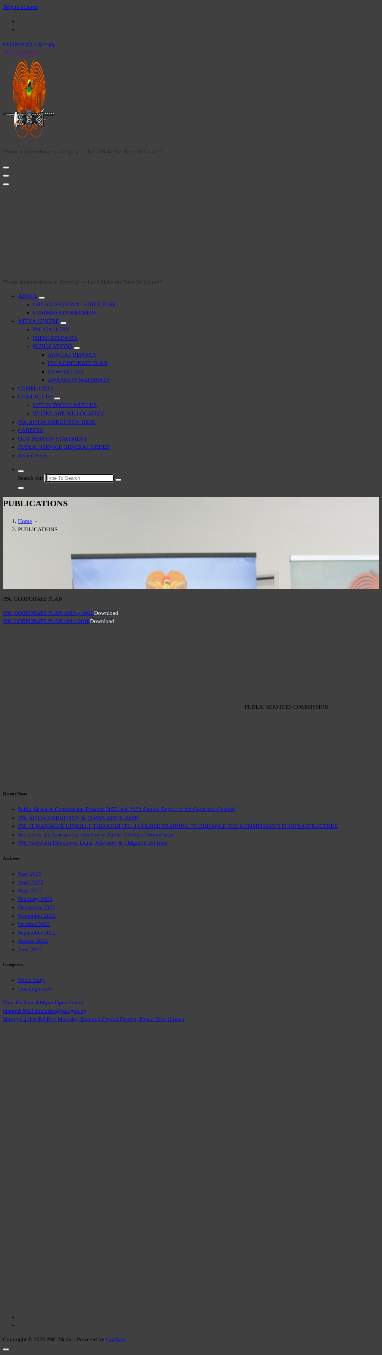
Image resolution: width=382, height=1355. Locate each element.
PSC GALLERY (51, 329)
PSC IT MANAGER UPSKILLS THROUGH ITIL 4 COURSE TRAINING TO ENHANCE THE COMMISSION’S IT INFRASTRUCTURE (178, 826)
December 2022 (36, 907)
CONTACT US (35, 397)
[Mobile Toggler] (42, 298)
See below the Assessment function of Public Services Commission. (96, 835)
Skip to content (20, 7)
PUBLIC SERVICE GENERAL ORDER (64, 447)
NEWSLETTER (66, 372)
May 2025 (30, 874)
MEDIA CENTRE (38, 321)
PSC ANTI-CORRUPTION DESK (57, 422)
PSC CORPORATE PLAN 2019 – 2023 (48, 613)
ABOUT (27, 296)
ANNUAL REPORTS (72, 355)
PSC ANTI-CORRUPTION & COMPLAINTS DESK (78, 818)
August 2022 (33, 941)
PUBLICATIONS (52, 346)
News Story (31, 980)
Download (106, 613)
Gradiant (116, 1339)
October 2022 (34, 924)
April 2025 (30, 882)
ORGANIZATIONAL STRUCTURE (74, 304)
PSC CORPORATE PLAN (77, 363)
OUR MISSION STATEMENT (52, 439)
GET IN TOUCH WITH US (65, 405)
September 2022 (37, 933)
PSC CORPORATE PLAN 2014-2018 (46, 621)
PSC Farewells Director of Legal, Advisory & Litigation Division (93, 843)
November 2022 (37, 916)
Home (25, 521)
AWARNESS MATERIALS (79, 380)
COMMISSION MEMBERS (65, 313)
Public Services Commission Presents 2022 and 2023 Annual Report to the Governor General (126, 809)
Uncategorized (35, 989)
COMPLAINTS (35, 388)
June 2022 (30, 949)
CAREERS (30, 430)
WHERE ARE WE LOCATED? (68, 413)
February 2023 (35, 899)
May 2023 (30, 891)
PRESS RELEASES (55, 338)
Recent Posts (32, 456)
